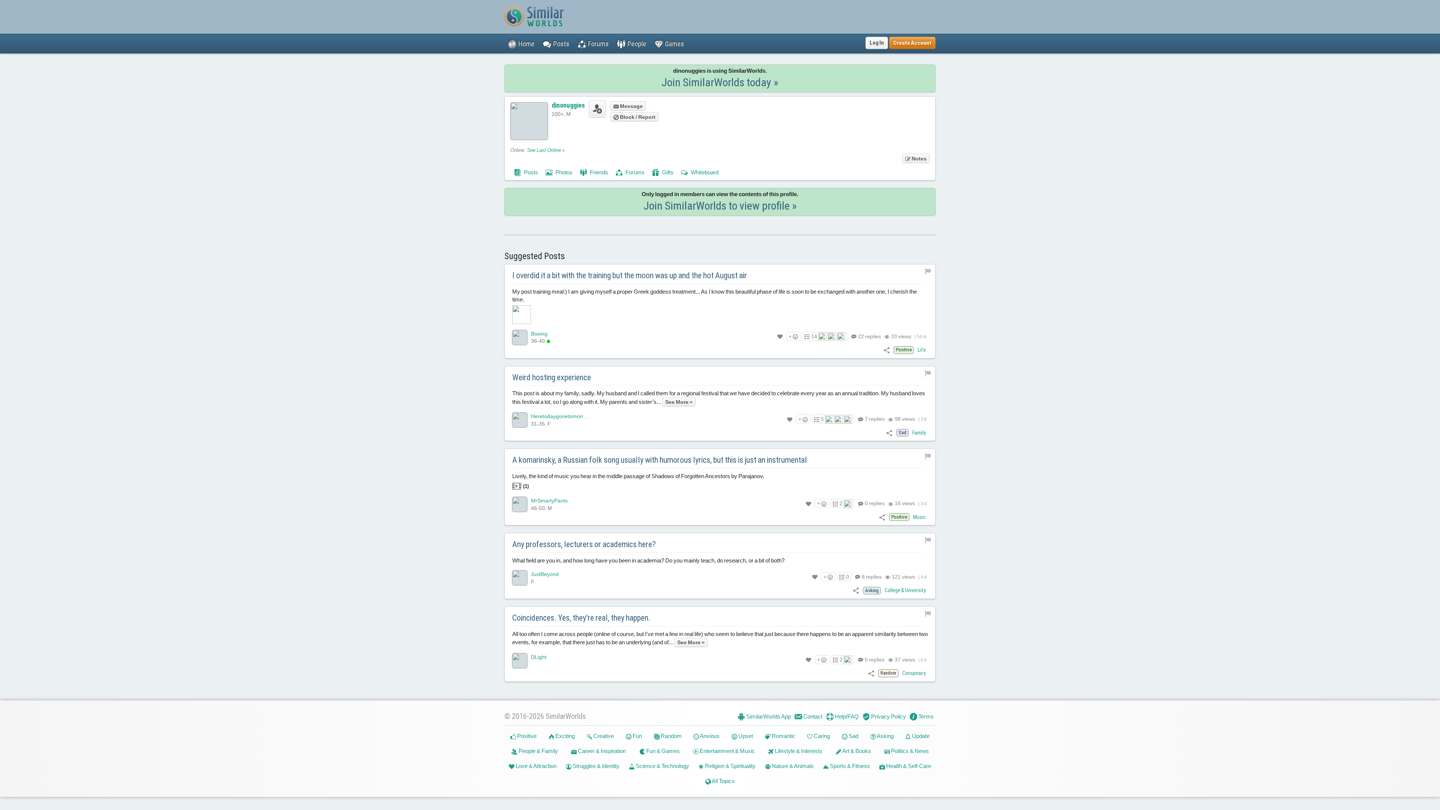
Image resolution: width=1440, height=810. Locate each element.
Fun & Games (662, 751)
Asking (885, 736)
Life (922, 350)
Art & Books (856, 751)
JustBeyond (545, 574)
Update (920, 736)
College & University (905, 590)
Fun (637, 736)
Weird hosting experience (551, 377)
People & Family (538, 751)
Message (631, 106)
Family (919, 433)
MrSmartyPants (549, 501)
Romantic (783, 736)
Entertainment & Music (727, 751)
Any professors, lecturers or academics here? (584, 544)
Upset (745, 736)
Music (919, 517)
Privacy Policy (888, 716)
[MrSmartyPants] (519, 504)
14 (814, 336)
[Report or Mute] (928, 271)
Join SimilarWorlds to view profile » (720, 205)
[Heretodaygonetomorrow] (519, 420)
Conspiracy (914, 673)
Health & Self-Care (908, 766)
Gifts (667, 172)
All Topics (723, 781)
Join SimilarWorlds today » (720, 82)
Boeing (539, 334)
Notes (918, 159)
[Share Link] (887, 349)
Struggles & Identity (596, 766)
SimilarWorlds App (768, 716)
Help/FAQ (846, 716)
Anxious (709, 736)
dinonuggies (568, 105)
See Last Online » (546, 150)
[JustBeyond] (519, 577)
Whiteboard (704, 172)
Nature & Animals (792, 766)
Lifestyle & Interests (798, 751)
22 (869, 336)
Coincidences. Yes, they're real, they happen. (581, 617)
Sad (853, 736)
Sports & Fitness (849, 766)
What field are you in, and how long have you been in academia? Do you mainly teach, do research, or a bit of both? (648, 560)
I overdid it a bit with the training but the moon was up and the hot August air (629, 275)
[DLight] (519, 660)
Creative (603, 736)
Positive (526, 736)
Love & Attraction (535, 766)
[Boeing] (519, 337)
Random (671, 736)
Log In (877, 42)
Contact (812, 716)
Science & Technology (661, 766)
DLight (538, 657)
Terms (925, 716)
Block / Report (637, 117)
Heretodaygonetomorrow (560, 416)
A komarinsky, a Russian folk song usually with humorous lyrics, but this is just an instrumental (659, 460)
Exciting (564, 736)
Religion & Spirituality (730, 766)
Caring (821, 736)
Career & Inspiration (601, 751)
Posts (530, 172)
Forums (634, 172)
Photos (563, 172)
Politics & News (909, 751)
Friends (598, 172)
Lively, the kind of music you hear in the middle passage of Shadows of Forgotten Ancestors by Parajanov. (638, 481)
